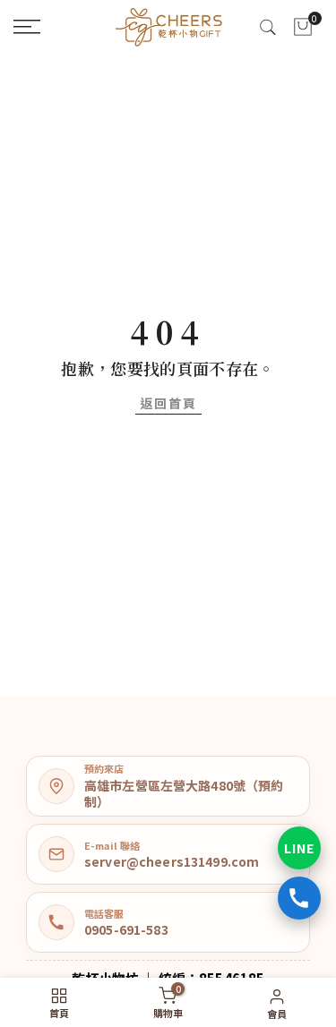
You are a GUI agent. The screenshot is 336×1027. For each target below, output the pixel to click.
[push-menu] (26, 27)
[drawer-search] (268, 27)
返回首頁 (168, 403)
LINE (299, 848)
